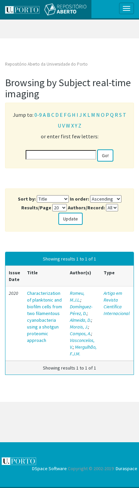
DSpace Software (49, 468)
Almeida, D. (80, 320)
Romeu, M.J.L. (77, 296)
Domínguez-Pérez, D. (81, 310)
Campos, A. (80, 333)
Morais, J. (79, 327)
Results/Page (36, 208)
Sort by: (27, 199)
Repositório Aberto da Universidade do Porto (46, 64)
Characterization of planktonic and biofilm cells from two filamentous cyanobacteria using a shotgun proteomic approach (44, 316)
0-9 (38, 114)
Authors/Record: (86, 208)
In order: (79, 199)
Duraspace (126, 468)
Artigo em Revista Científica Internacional (117, 303)
